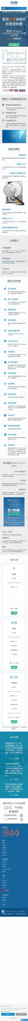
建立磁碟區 (12, 288)
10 (10, 68)
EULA (14, 914)
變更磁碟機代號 (14, 331)
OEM (3, 902)
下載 (14, 44)
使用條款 (18, 914)
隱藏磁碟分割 (5, 272)
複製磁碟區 (6, 209)
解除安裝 (24, 914)
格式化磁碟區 (13, 299)
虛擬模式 (4, 864)
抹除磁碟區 (12, 403)
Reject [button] (21, 1014)
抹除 (11, 272)
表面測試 (6, 263)
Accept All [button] (8, 1014)
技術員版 (4, 852)
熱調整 (3, 871)
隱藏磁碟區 (12, 309)
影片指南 (4, 883)
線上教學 (4, 880)
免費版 (3, 843)
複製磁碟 (22, 155)
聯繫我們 (10, 914)
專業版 (3, 845)
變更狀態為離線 (14, 426)
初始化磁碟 (12, 434)
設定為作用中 (13, 341)
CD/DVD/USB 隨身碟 (14, 251)
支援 (3, 878)
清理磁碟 (11, 352)
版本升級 (4, 855)
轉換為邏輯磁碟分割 (10, 227)
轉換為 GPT (21, 164)
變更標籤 (11, 384)
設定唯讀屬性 (13, 362)
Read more (21, 1010)
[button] (14, 1011)
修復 (17, 261)
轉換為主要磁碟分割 (18, 173)
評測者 (3, 905)
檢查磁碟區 (12, 320)
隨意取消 (4, 866)
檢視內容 (11, 415)
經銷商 (3, 900)
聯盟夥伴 (4, 897)
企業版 (3, 850)
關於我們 (4, 914)
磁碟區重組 (12, 394)
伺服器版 (4, 847)
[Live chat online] (24, 1020)
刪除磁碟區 (12, 373)
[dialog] (14, 1012)
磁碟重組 (12, 261)
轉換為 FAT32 (7, 218)
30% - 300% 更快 (6, 869)
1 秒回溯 (4, 861)
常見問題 (4, 885)
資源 (3, 888)
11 (8, 68)
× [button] (26, 1005)
